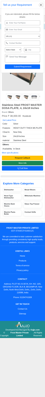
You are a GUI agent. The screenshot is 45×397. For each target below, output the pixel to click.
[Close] (41, 5)
